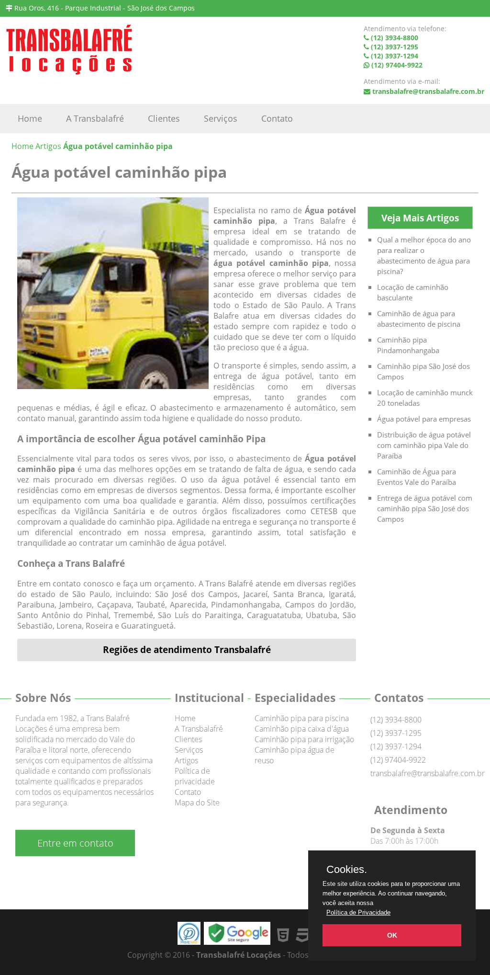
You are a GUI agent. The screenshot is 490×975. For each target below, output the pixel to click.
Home (30, 118)
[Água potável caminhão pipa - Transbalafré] (69, 53)
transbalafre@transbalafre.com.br (428, 91)
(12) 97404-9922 (398, 760)
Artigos (186, 760)
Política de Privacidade (358, 912)
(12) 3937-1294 (396, 746)
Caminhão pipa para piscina (302, 718)
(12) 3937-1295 (396, 733)
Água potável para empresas (424, 419)
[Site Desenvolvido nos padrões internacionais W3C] (303, 934)
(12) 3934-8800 (396, 719)
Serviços (220, 118)
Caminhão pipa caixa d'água (302, 728)
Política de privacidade (195, 776)
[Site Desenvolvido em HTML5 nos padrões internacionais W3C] (285, 934)
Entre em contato (75, 843)
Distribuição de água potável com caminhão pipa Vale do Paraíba (424, 445)
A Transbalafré (95, 118)
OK (392, 935)
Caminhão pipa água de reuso (294, 755)
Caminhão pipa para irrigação (304, 739)
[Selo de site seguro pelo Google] (237, 941)
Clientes (164, 118)
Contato (277, 118)
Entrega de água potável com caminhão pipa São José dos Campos (424, 508)
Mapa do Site (197, 802)
